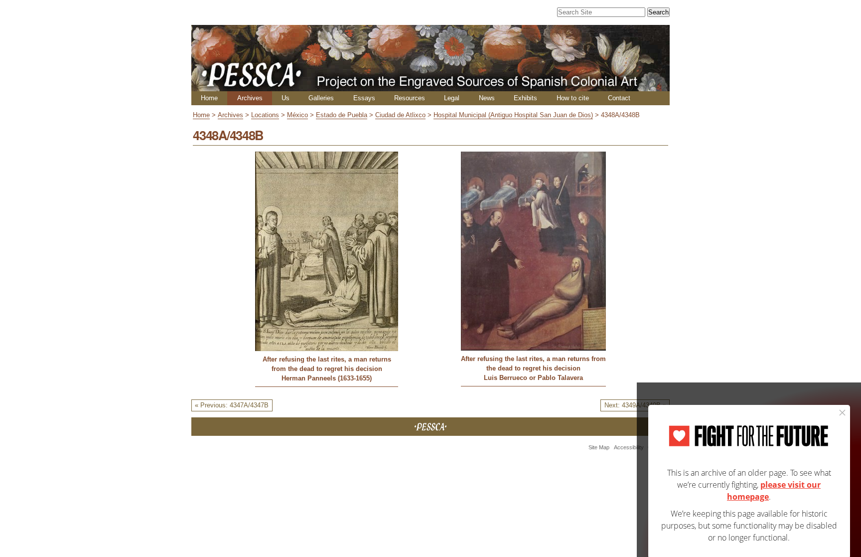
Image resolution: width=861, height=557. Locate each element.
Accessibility (629, 447)
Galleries (321, 98)
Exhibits (525, 98)
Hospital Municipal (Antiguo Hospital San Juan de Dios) (513, 115)
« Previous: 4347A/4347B (232, 405)
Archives (250, 98)
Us (285, 98)
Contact (619, 98)
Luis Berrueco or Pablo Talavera (533, 377)
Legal (451, 98)
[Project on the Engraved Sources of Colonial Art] (430, 87)
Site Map (598, 447)
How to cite (573, 98)
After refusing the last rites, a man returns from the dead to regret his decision (327, 364)
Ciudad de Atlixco (400, 115)
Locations (265, 115)
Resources (409, 98)
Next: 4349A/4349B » (635, 405)
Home (209, 98)
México (297, 115)
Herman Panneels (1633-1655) (327, 378)
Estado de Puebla (341, 115)
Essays (364, 98)
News (487, 98)
